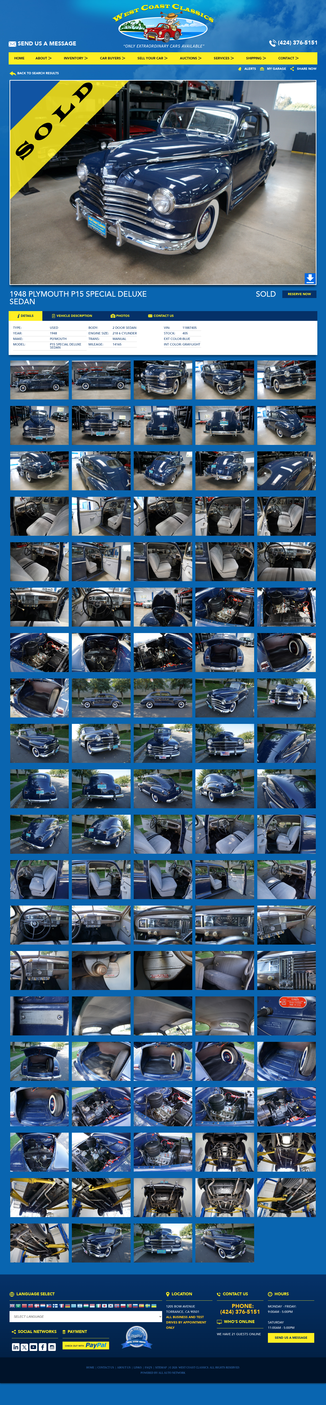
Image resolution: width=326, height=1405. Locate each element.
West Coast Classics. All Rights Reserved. (209, 1367)
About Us (124, 1367)
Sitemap (161, 1367)
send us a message (291, 1338)
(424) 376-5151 (240, 1312)
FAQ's (149, 1367)
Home (90, 1367)
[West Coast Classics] (163, 25)
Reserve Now (299, 294)
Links (138, 1367)
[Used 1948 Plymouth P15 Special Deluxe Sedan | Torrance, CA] (163, 182)
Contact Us (105, 1367)
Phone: (240, 1306)
